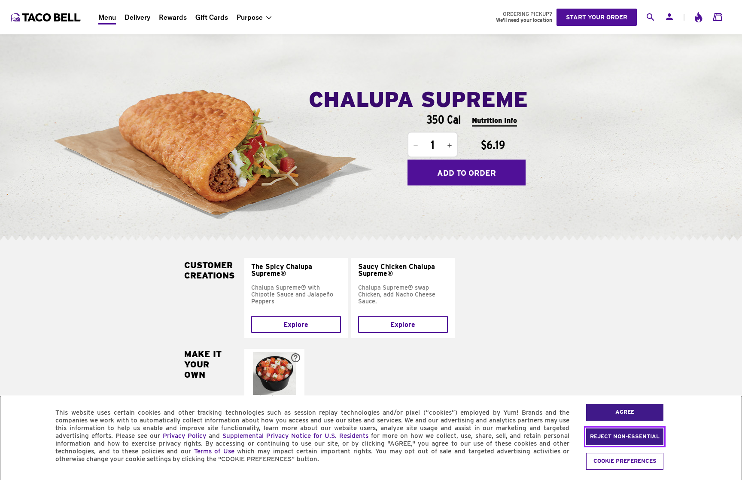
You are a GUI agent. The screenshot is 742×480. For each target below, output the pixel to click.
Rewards (173, 17)
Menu (107, 17)
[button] (274, 385)
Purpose (250, 17)
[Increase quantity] (449, 146)
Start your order (596, 17)
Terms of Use (214, 451)
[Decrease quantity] (415, 146)
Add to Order (466, 172)
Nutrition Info (494, 120)
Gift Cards (211, 17)
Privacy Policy (184, 436)
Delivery (137, 17)
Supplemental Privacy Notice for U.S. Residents (295, 436)
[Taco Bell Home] (47, 17)
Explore (295, 325)
